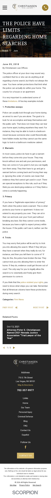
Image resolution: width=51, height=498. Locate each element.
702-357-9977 (25, 390)
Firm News (19, 299)
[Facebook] (25, 447)
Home (25, 403)
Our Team (25, 407)
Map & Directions (25, 385)
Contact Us (25, 430)
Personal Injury (25, 412)
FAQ (25, 426)
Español (25, 435)
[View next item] (14, 348)
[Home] (25, 7)
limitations (12, 101)
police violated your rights (32, 282)
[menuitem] (13, 485)
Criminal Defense (25, 416)
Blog (25, 421)
